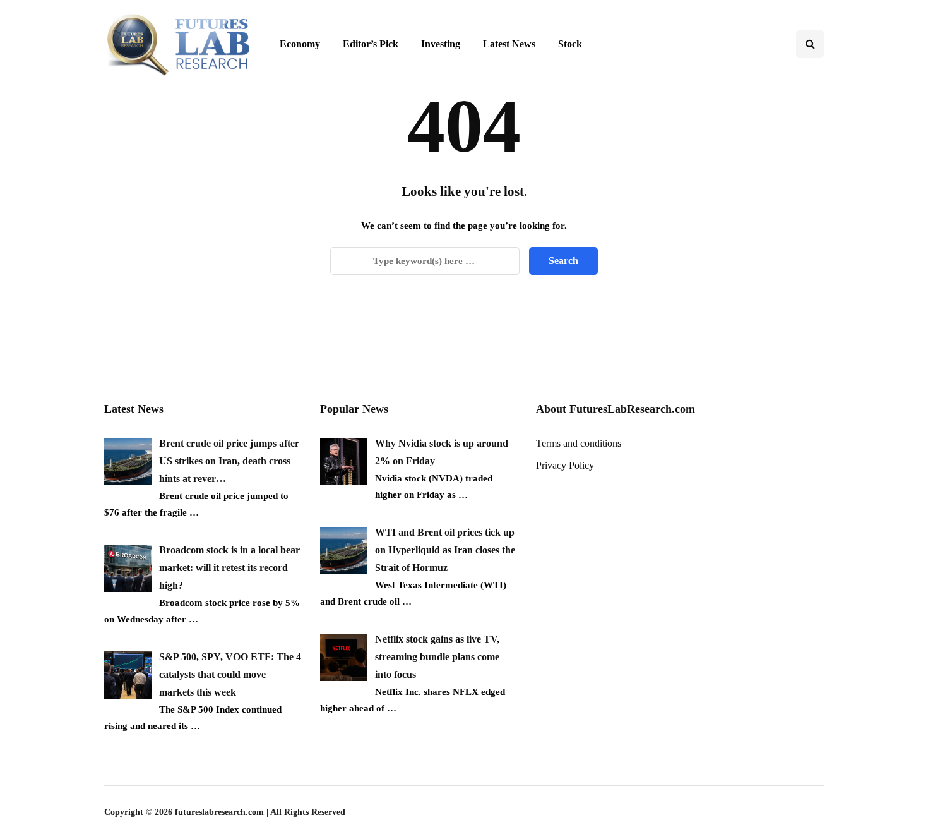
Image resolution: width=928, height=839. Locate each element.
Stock (570, 44)
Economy (300, 44)
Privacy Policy (565, 465)
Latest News (509, 44)
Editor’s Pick (370, 44)
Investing (440, 44)
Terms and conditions (578, 443)
